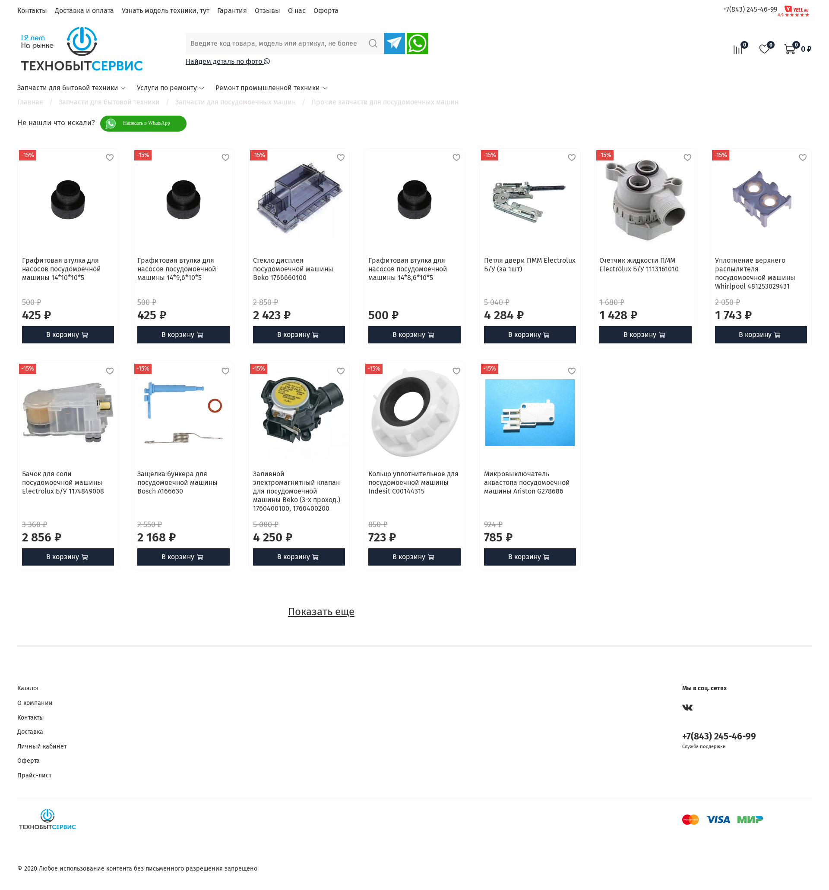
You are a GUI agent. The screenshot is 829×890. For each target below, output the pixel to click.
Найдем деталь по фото (225, 61)
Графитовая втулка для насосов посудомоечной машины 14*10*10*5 (61, 269)
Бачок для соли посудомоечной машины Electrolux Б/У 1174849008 (63, 482)
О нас (297, 10)
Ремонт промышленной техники (267, 88)
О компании (35, 703)
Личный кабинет (41, 746)
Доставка (30, 732)
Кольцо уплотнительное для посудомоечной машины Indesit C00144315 (413, 482)
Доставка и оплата (84, 10)
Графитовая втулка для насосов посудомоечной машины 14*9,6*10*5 (176, 269)
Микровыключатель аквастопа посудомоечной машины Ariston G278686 (527, 482)
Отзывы (267, 10)
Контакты (32, 10)
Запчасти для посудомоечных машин (235, 102)
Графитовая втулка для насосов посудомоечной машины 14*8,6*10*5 (407, 269)
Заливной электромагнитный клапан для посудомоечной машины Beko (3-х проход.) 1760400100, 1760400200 (296, 491)
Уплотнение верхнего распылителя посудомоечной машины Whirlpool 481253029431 (755, 273)
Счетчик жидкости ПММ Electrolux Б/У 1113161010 (639, 264)
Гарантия (232, 10)
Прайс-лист (34, 775)
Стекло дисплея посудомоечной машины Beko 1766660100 (293, 269)
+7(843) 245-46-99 (750, 9)
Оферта (326, 10)
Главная (30, 102)
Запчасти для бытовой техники (67, 88)
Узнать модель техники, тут (165, 10)
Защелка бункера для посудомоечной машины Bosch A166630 (177, 482)
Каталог (28, 688)
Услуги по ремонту (167, 88)
